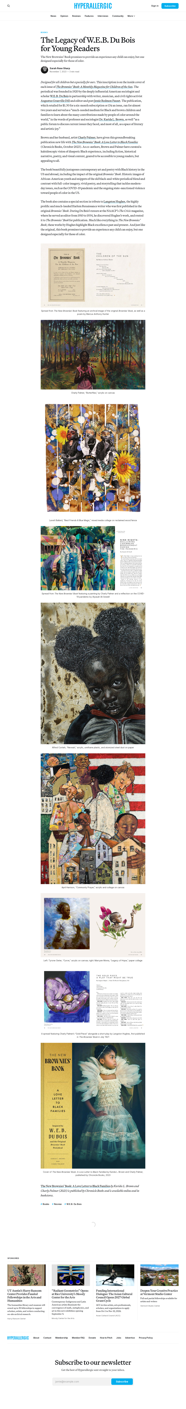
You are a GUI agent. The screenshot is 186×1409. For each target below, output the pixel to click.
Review (58, 1204)
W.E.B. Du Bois (59, 96)
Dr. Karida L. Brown (111, 119)
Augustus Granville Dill (55, 101)
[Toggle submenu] (134, 16)
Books (44, 32)
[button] (130, 16)
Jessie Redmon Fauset (107, 101)
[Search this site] (8, 5)
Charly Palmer (86, 137)
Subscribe (169, 6)
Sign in (155, 5)
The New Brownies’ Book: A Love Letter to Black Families (75, 1186)
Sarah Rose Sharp (60, 68)
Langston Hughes (114, 201)
